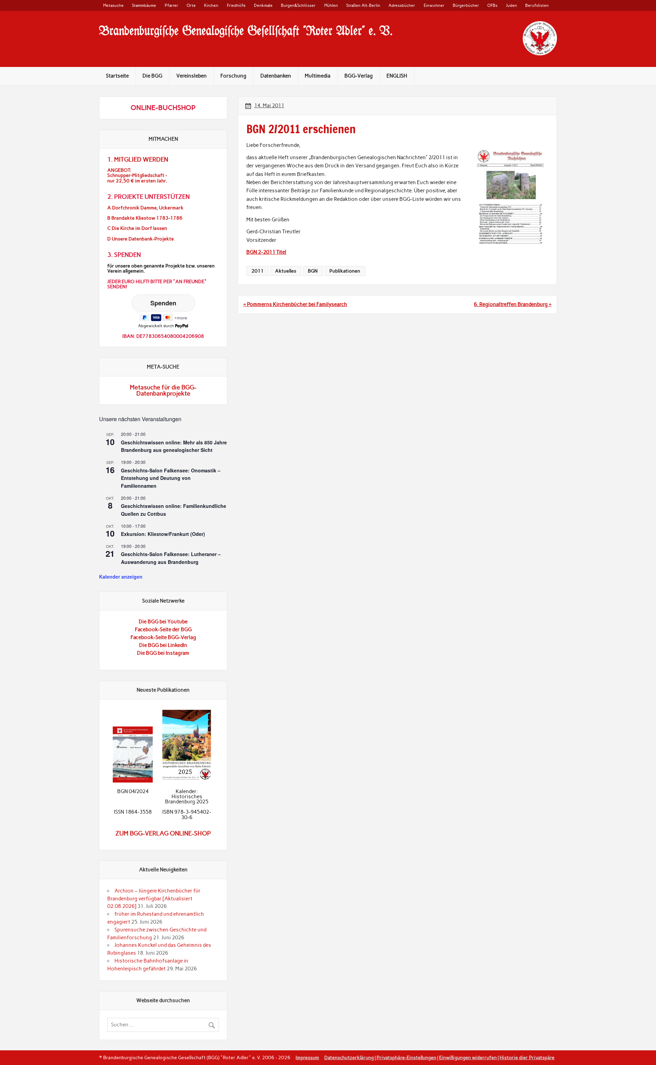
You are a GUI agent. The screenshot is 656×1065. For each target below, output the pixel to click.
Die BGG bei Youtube (163, 622)
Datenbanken (275, 76)
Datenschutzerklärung (349, 1057)
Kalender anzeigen (120, 576)
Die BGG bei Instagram (163, 653)
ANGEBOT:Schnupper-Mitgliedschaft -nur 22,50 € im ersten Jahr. (137, 175)
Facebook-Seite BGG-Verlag (163, 637)
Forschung (233, 76)
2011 (257, 271)
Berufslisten (537, 5)
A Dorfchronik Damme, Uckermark (145, 208)
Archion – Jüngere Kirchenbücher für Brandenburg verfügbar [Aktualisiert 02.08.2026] (154, 899)
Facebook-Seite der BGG (163, 629)
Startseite (117, 76)
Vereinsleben (191, 76)
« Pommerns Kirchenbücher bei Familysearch (295, 304)
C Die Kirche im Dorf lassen (137, 228)
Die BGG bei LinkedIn (163, 645)
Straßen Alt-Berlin (363, 5)
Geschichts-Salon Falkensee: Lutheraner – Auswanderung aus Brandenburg (171, 558)
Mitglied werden (141, 159)
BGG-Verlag (358, 76)
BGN (313, 271)
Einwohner (434, 5)
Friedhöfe (236, 5)
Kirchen (211, 5)
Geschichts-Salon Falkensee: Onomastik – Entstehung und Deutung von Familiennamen (170, 478)
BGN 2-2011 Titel (266, 252)
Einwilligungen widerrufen (468, 1057)
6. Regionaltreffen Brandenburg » (512, 304)
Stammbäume (144, 5)
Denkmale (263, 5)
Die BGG (152, 76)
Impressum (307, 1057)
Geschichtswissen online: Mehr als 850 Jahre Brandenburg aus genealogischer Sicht (174, 446)
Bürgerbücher (466, 5)
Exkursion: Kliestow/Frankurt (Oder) (163, 533)
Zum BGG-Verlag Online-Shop (163, 833)
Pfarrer (171, 5)
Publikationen (344, 271)
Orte (191, 5)
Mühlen (331, 5)
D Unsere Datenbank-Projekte (140, 239)
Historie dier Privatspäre (527, 1057)
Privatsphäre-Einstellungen (406, 1057)
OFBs (492, 5)
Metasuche (113, 5)
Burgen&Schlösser (298, 5)
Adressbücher (401, 5)
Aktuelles (285, 271)
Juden (511, 5)
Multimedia (317, 76)
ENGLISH (396, 76)
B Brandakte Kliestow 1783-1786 (144, 218)
